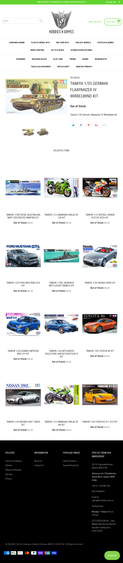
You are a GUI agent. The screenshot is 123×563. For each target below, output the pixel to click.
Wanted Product (84, 66)
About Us (38, 461)
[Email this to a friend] (104, 125)
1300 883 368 (111, 2)
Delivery (8, 465)
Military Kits (62, 42)
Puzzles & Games (106, 42)
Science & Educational (82, 50)
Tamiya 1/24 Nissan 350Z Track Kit (23, 394)
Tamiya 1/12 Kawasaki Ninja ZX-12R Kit (61, 187)
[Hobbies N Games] (62, 22)
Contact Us (39, 465)
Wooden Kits (101, 59)
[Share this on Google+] (96, 125)
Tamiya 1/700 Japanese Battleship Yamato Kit (61, 255)
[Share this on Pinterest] (89, 125)
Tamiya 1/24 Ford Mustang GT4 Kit (23, 255)
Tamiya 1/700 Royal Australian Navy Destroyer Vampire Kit (23, 187)
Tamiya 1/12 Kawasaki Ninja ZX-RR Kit (61, 394)
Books (85, 59)
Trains (72, 59)
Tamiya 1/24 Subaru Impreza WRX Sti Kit (23, 324)
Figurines (20, 59)
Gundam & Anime (17, 42)
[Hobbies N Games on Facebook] (119, 2)
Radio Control (37, 50)
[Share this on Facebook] (81, 125)
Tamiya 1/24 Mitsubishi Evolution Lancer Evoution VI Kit (61, 324)
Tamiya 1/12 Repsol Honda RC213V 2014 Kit (100, 187)
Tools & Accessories (41, 66)
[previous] (12, 99)
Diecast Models (83, 42)
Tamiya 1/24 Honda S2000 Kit (100, 255)
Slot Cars (58, 59)
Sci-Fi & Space (57, 50)
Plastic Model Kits (40, 42)
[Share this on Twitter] (73, 125)
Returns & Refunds (13, 470)
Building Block (39, 59)
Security (8, 474)
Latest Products (69, 461)
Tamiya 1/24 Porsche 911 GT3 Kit (100, 394)
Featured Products (71, 465)
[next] (59, 99)
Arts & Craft (63, 66)
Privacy (8, 479)
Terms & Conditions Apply (74, 2)
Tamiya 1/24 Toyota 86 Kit (100, 324)
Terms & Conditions (13, 461)
